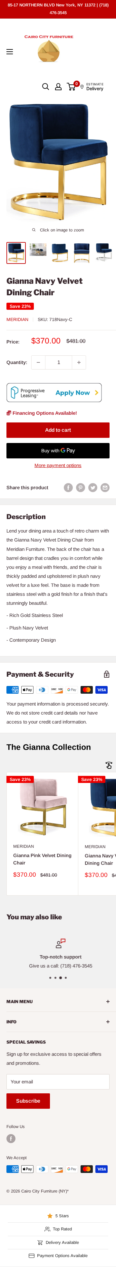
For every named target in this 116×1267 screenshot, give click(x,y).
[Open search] (45, 86)
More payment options (58, 465)
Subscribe (28, 1101)
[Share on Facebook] (68, 487)
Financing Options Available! (44, 413)
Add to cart (58, 430)
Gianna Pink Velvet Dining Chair (42, 859)
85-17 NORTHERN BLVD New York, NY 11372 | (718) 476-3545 (58, 9)
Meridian (17, 319)
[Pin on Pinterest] (80, 487)
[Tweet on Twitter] (92, 487)
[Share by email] (105, 487)
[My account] (58, 86)
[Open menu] (9, 51)
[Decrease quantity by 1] (38, 362)
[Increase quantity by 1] (79, 362)
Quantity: (16, 362)
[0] (71, 87)
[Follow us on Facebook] (10, 1138)
